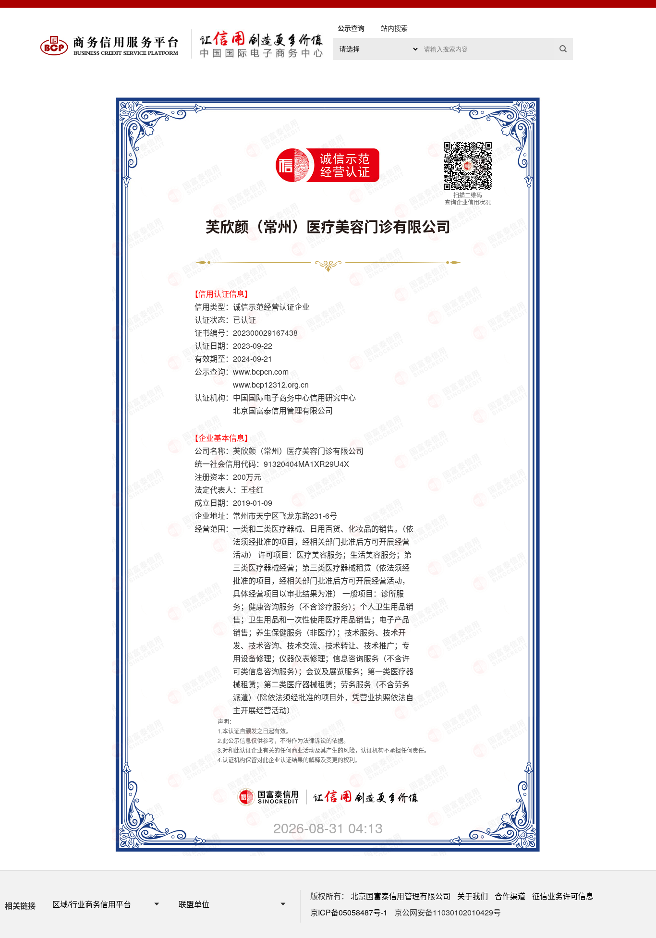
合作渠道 (510, 895)
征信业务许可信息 (563, 895)
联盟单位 (194, 904)
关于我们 (472, 895)
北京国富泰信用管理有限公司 (400, 895)
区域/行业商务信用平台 (91, 904)
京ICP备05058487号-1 (349, 912)
